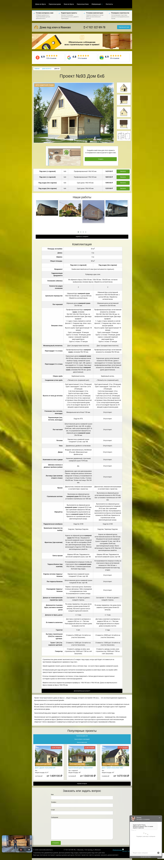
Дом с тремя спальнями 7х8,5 (112, 768)
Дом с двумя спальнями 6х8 (45, 768)
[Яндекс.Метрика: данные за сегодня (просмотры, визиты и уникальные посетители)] (126, 850)
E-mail (53, 810)
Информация (96, 4)
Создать (100, 159)
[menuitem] (40, 4)
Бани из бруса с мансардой (82, 739)
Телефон (53, 802)
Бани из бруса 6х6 (82, 742)
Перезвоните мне (124, 27)
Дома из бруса (40, 4)
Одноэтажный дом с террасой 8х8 (80, 768)
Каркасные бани (83, 4)
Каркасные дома (55, 4)
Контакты (109, 4)
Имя (52, 794)
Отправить (55, 843)
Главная (36, 68)
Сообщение (54, 817)
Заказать (123, 171)
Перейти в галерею (82, 236)
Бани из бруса (69, 4)
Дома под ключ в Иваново (55, 27)
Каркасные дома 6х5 (82, 736)
